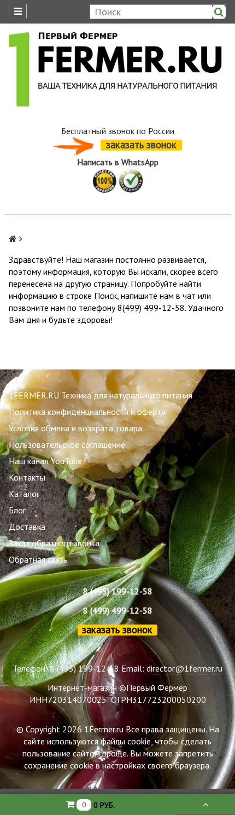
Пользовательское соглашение (67, 444)
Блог (17, 510)
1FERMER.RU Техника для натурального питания (100, 395)
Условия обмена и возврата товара (75, 428)
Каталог (24, 493)
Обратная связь (38, 559)
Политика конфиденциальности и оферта (87, 411)
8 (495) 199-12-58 (117, 591)
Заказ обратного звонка (54, 542)
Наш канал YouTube (45, 460)
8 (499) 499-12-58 (117, 610)
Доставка (27, 526)
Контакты (27, 477)
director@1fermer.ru (184, 668)
